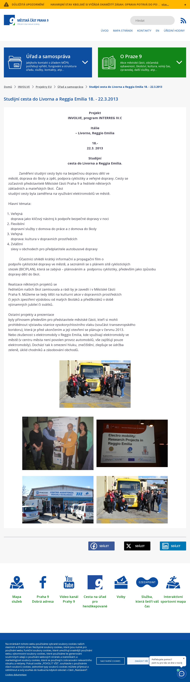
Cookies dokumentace (16, 674)
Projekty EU (44, 87)
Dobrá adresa (43, 601)
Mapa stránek (123, 30)
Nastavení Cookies (110, 661)
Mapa (16, 596)
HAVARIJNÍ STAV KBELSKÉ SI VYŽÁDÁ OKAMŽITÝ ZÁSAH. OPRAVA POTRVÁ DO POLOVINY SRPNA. (114, 4)
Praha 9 (43, 596)
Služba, (147, 596)
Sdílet (104, 546)
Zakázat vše (141, 661)
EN (157, 30)
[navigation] (48, 62)
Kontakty (144, 30)
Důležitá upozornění (28, 4)
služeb (17, 601)
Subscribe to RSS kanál (183, 20)
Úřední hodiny (174, 30)
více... (165, 4)
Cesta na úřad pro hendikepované (95, 601)
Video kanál (69, 596)
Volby (121, 596)
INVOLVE (24, 87)
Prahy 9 (69, 601)
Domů (8, 87)
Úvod (105, 30)
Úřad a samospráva (70, 87)
